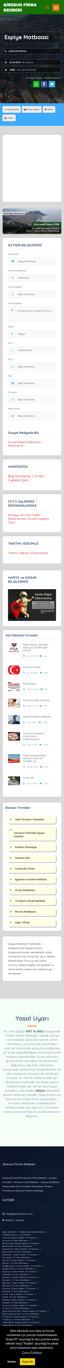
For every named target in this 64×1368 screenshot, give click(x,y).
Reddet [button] (11, 1361)
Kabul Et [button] (27, 1361)
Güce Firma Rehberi (14, 1297)
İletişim (25, 1235)
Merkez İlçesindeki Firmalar (19, 1283)
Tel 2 (10, 359)
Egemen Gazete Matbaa (31, 879)
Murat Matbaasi (25, 911)
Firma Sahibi (14, 286)
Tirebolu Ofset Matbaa (30, 901)
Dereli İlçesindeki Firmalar (19, 1260)
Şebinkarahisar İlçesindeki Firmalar (24, 1311)
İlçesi (10, 326)
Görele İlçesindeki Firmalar (19, 1288)
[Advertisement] (32, 168)
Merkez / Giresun (14, 1220)
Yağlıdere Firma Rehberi (17, 1325)
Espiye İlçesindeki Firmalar (19, 1271)
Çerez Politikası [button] (32, 1352)
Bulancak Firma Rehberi (17, 1246)
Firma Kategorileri (32, 1232)
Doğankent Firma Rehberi (18, 1269)
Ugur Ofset (22, 922)
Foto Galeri (33, 109)
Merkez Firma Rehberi (16, 1286)
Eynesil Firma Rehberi (16, 1280)
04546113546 (17, 51)
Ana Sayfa (9, 1232)
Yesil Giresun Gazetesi (29, 819)
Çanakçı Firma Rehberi (16, 1257)
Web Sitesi (14, 408)
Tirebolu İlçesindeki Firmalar (20, 1317)
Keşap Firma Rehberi (15, 1302)
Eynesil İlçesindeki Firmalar (20, 1277)
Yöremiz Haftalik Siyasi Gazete (29, 834)
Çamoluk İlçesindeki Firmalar (20, 1249)
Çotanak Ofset (24, 868)
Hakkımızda (12, 109)
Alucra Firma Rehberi (15, 1240)
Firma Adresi (15, 303)
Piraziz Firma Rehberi (16, 1308)
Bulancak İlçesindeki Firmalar (20, 1243)
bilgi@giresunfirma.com (19, 1213)
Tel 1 (10, 343)
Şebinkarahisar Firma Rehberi (21, 1314)
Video (10, 117)
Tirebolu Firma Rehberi (16, 1319)
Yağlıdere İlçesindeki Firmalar (21, 1322)
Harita (49, 109)
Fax (10, 375)
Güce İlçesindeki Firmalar (18, 1294)
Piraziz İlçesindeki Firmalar (19, 1305)
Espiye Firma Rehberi (16, 1274)
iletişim (40, 1090)
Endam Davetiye (26, 847)
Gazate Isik (22, 857)
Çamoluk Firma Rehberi (17, 1252)
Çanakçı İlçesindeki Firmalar (20, 1254)
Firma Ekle (9, 1235)
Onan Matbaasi (25, 890)
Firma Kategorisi (17, 270)
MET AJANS (35, 1031)
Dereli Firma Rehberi (15, 1263)
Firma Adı (13, 254)
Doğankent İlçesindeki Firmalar (22, 1266)
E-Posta (12, 392)
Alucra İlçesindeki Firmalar (19, 1238)
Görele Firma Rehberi (15, 1291)
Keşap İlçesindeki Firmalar (19, 1300)
